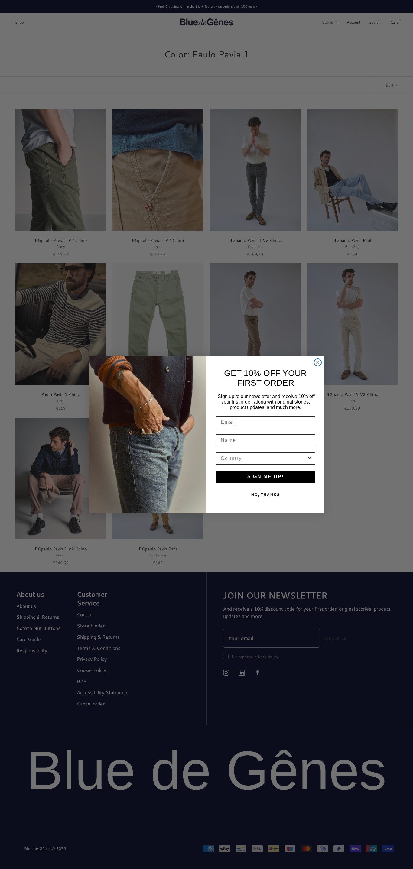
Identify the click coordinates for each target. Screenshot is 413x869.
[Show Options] (310, 458)
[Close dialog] (317, 362)
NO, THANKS (265, 495)
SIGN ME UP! (265, 476)
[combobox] (264, 458)
